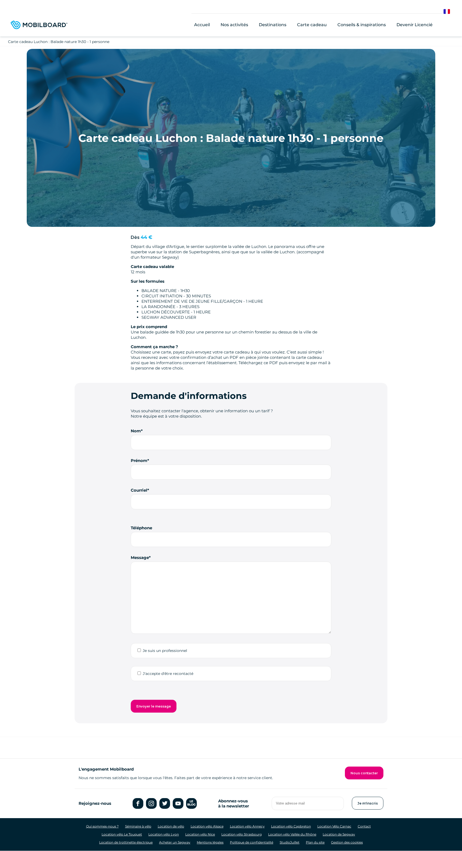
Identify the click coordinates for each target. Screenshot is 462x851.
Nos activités (234, 24)
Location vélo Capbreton (291, 826)
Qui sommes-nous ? (102, 826)
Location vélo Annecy (247, 826)
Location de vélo (171, 826)
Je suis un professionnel (165, 650)
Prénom (139, 460)
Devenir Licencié (414, 24)
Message (140, 557)
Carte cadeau (312, 24)
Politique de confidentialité (251, 842)
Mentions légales (210, 842)
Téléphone (141, 527)
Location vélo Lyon (163, 834)
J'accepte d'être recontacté (168, 673)
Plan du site (315, 842)
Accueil (202, 24)
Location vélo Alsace (207, 826)
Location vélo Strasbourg (241, 834)
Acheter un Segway (174, 842)
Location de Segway (339, 834)
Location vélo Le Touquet (122, 834)
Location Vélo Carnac (334, 826)
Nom (136, 430)
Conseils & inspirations (361, 24)
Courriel (139, 490)
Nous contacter (364, 773)
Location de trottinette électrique (126, 842)
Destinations (272, 24)
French (451, 11)
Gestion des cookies (347, 842)
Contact (364, 826)
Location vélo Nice (200, 834)
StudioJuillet (289, 842)
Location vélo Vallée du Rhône (292, 834)
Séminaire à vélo (138, 826)
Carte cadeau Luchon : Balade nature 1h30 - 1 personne (58, 41)
